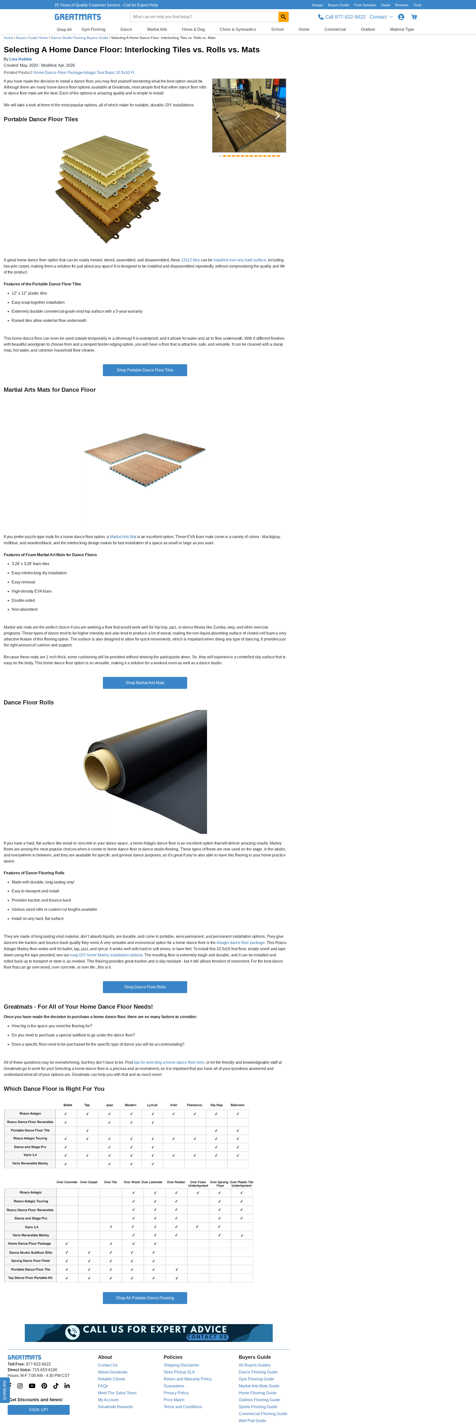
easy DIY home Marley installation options (106, 955)
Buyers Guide (338, 5)
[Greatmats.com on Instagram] (20, 1386)
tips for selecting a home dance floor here (169, 1062)
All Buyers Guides (254, 1365)
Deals (385, 5)
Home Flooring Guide (258, 1393)
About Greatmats (112, 1372)
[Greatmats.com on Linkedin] (67, 1386)
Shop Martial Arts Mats (145, 683)
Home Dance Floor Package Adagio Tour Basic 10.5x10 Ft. (84, 72)
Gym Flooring (93, 29)
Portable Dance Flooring (153, 1298)
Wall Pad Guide (252, 1421)
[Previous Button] (220, 115)
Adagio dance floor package (240, 943)
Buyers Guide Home (32, 38)
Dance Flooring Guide (258, 1372)
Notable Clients (111, 1379)
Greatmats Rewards (115, 1407)
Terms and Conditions (183, 1407)
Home (304, 29)
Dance (126, 29)
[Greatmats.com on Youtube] (32, 1386)
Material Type (402, 29)
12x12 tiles (190, 260)
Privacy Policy (176, 1393)
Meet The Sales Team (117, 1393)
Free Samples (365, 5)
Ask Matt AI (5, 1390)
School (277, 29)
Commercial (335, 29)
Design (317, 5)
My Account (108, 1400)
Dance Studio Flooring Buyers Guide (80, 38)
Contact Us (108, 1365)
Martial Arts (157, 29)
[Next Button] (277, 115)
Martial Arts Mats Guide (259, 1386)
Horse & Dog (193, 29)
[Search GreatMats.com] (283, 17)
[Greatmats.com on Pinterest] (44, 1386)
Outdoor (368, 29)
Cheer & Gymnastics (238, 29)
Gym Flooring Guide (256, 1379)
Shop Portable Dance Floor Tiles (145, 370)
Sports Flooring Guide (258, 1407)
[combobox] (209, 17)
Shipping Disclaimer (181, 1365)
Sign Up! (38, 1410)
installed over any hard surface (239, 260)
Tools (417, 5)
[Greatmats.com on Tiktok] (56, 1386)
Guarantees (174, 1386)
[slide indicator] (220, 156)
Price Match (174, 1400)
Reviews (401, 5)
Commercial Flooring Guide (263, 1414)
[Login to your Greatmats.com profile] (401, 17)
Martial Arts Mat (123, 537)
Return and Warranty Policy (188, 1379)
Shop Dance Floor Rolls (145, 987)
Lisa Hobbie (20, 59)
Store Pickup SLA (179, 1372)
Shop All (64, 30)
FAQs (103, 1386)
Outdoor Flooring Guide (259, 1400)
